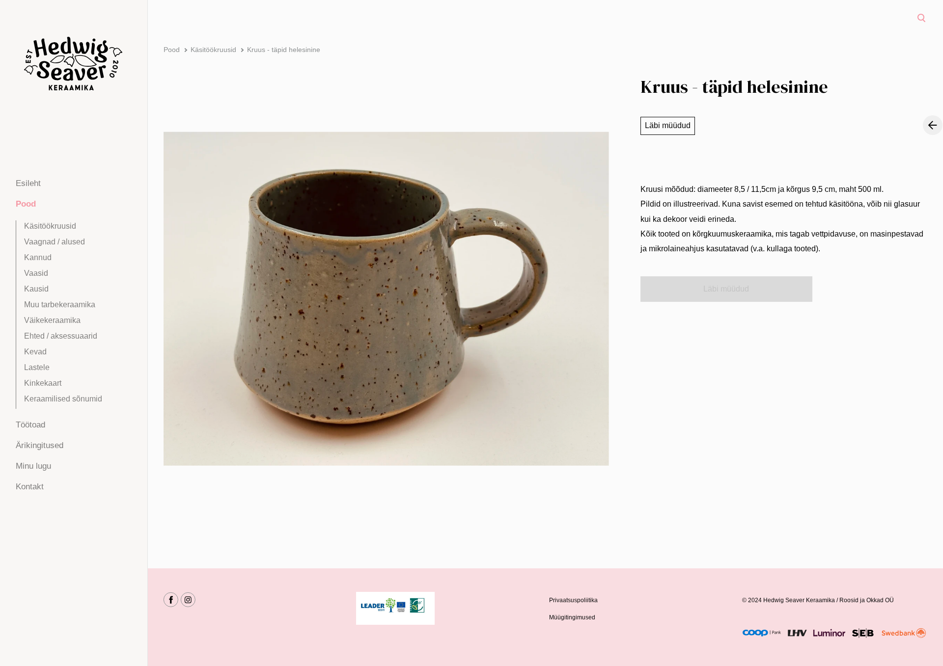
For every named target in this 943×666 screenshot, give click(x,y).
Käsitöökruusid (50, 226)
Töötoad (30, 424)
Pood (26, 204)
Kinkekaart (42, 383)
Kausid (36, 289)
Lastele (37, 367)
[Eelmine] (933, 125)
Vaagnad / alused (54, 242)
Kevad (35, 351)
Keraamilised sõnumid (63, 399)
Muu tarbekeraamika (59, 304)
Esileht (28, 183)
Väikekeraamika (52, 320)
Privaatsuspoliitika (573, 600)
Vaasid (36, 273)
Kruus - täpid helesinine (283, 49)
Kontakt (30, 486)
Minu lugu (33, 466)
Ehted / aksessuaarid (60, 336)
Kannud (38, 257)
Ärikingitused (39, 445)
